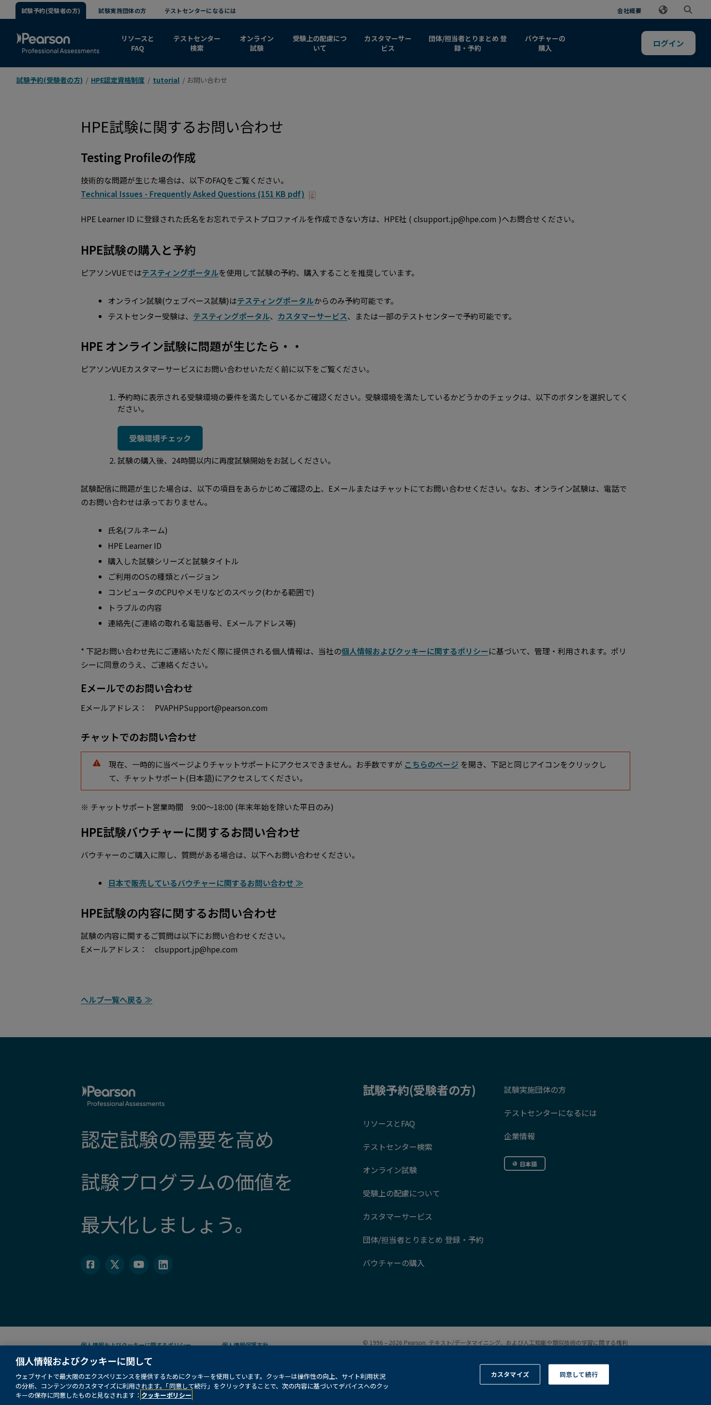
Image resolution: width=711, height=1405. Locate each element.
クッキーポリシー (166, 1395)
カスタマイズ (510, 1374)
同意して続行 (579, 1374)
